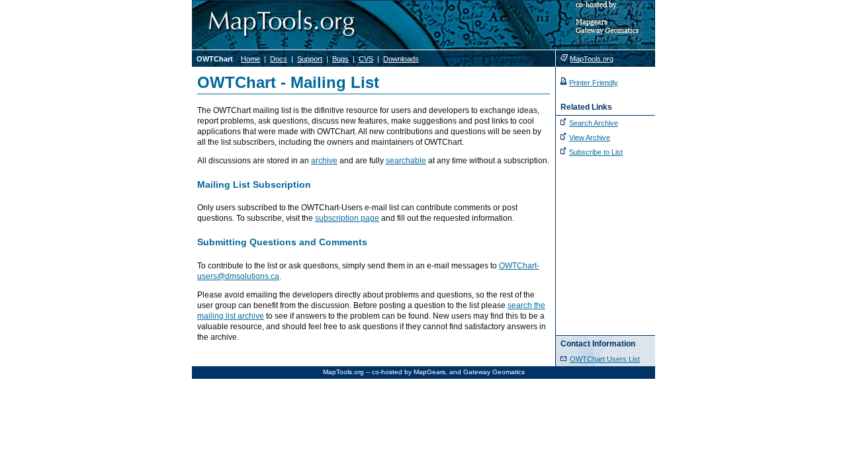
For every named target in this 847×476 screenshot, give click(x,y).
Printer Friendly (593, 83)
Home (250, 59)
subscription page (347, 218)
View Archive (589, 137)
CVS (366, 59)
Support (309, 59)
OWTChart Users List (605, 359)
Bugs (340, 59)
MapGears (429, 372)
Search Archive (593, 123)
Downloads (401, 59)
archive (324, 160)
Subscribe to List (596, 152)
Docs (278, 59)
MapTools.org (591, 59)
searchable (406, 160)
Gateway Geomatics (494, 372)
